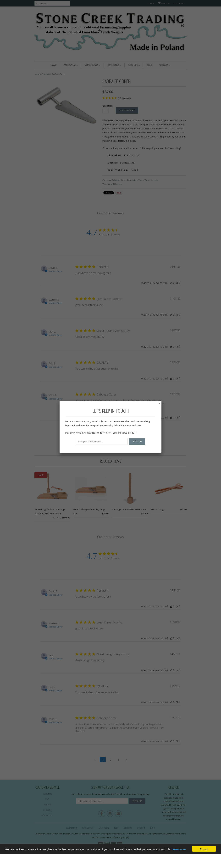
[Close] (159, 403)
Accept (204, 849)
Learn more (179, 849)
